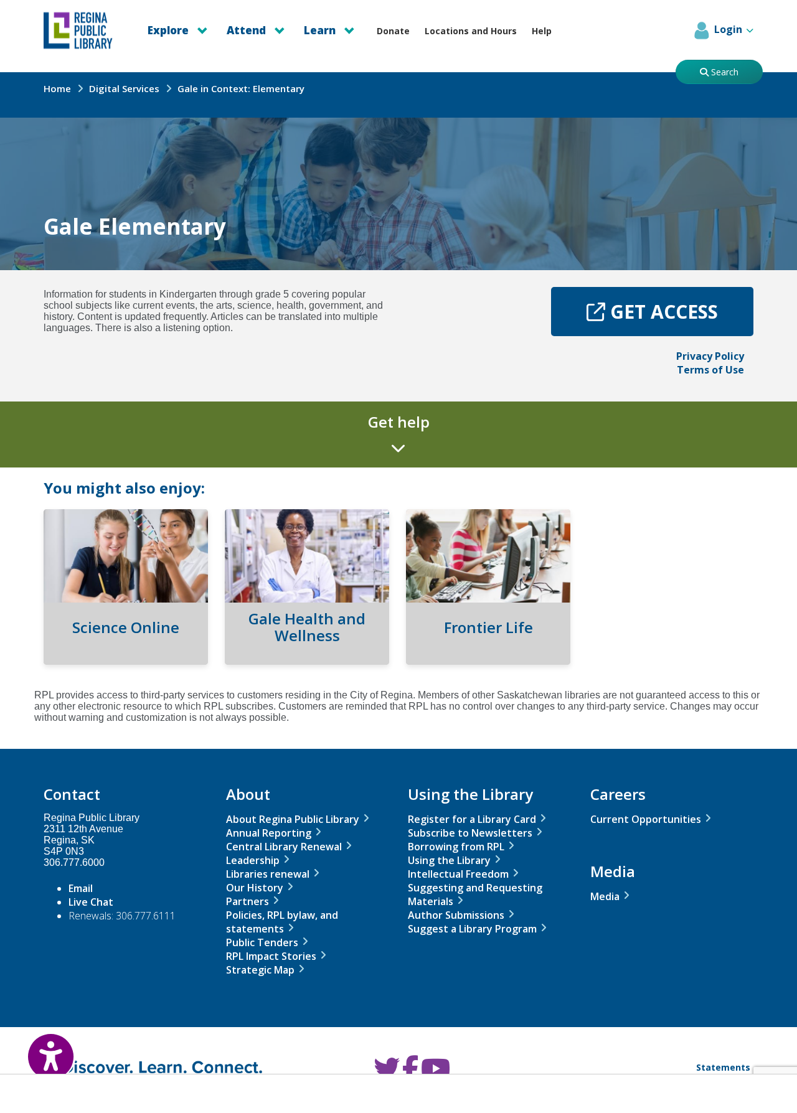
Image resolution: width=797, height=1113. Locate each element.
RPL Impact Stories (271, 956)
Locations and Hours (471, 31)
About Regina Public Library (292, 819)
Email (80, 888)
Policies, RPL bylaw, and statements (282, 922)
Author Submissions (456, 915)
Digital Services (124, 88)
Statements (723, 1067)
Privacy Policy (710, 356)
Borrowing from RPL (456, 846)
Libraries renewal (267, 874)
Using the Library (449, 860)
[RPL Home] (85, 30)
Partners (247, 901)
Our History (254, 888)
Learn (321, 30)
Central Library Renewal (284, 846)
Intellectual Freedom (458, 874)
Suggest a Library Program (472, 929)
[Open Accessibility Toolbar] (37, 1047)
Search (723, 72)
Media (605, 896)
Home (57, 88)
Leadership (253, 860)
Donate (393, 31)
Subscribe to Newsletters (470, 833)
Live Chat (90, 902)
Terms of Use (710, 370)
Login (728, 29)
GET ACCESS (679, 317)
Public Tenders (262, 942)
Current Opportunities (645, 819)
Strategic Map (260, 970)
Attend (247, 30)
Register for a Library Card (472, 819)
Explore (169, 30)
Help (542, 31)
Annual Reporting (268, 833)
